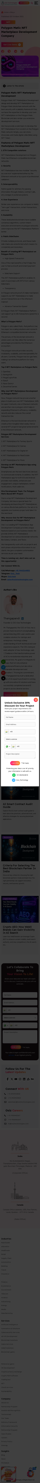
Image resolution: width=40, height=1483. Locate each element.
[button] (7, 731)
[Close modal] (36, 700)
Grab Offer (15, 763)
